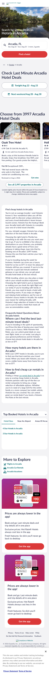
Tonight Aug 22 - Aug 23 (26, 86)
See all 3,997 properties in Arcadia (24, 185)
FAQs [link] (37, 633)
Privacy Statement (10, 671)
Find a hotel (24, 54)
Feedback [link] (37, 636)
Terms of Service (25, 671)
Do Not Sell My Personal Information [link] (19, 636)
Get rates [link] (35, 178)
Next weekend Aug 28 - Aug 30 (26, 94)
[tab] (8, 421)
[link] (24, 464)
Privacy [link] (10, 633)
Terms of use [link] (19, 633)
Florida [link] (11, 65)
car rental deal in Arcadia (29, 376)
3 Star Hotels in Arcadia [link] (12, 434)
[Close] (46, 651)
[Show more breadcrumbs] (4, 64)
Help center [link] (29, 633)
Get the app (24, 546)
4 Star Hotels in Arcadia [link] (12, 429)
